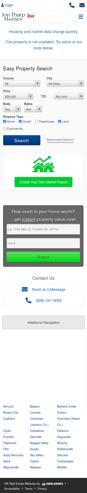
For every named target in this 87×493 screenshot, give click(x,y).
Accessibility (12, 488)
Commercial (14, 128)
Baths (28, 104)
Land (65, 121)
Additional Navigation (43, 322)
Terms (29, 488)
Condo (26, 121)
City (49, 78)
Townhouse (46, 121)
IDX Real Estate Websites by (22, 483)
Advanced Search (60, 139)
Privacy (42, 488)
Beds (7, 104)
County (8, 78)
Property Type (13, 116)
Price (6, 91)
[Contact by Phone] (72, 4)
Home (10, 121)
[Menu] (81, 17)
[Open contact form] (82, 4)
